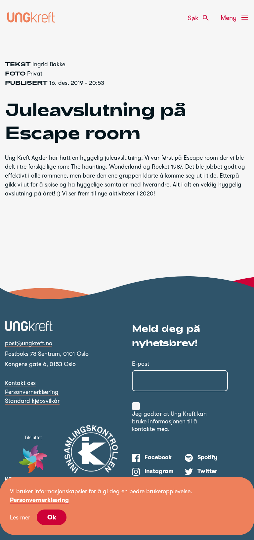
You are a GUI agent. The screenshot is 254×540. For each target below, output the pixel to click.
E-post (140, 363)
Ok (51, 517)
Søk (199, 18)
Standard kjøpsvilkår (32, 401)
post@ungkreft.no (28, 343)
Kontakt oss (20, 383)
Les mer (20, 517)
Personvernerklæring (32, 392)
